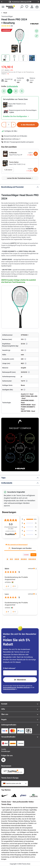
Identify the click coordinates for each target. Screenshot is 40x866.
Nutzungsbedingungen (9, 687)
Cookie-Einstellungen (3, 750)
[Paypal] (20, 730)
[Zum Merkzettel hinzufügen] (36, 31)
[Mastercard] (12, 730)
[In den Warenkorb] (35, 154)
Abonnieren (21, 680)
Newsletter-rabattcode (23, 687)
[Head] (34, 23)
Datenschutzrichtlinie (9, 689)
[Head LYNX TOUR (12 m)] (5, 163)
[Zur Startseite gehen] (10, 6)
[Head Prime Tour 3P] (5, 154)
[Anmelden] (32, 7)
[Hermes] (20, 743)
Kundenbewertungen (10, 527)
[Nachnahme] (28, 730)
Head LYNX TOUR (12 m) (17, 164)
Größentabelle (6, 483)
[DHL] (12, 743)
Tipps (3, 478)
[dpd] (4, 743)
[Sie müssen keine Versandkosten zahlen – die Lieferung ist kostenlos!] (20, 139)
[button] (6, 544)
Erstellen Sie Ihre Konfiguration (15, 116)
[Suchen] (21, 7)
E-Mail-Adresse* (9, 668)
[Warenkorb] (37, 6)
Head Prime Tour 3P (15, 155)
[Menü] (3, 7)
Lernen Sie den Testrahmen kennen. (19, 178)
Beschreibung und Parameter (12, 187)
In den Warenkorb (28, 125)
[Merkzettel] (26, 6)
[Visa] (4, 730)
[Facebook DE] (3, 760)
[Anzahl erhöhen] (13, 124)
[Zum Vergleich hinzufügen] (36, 36)
